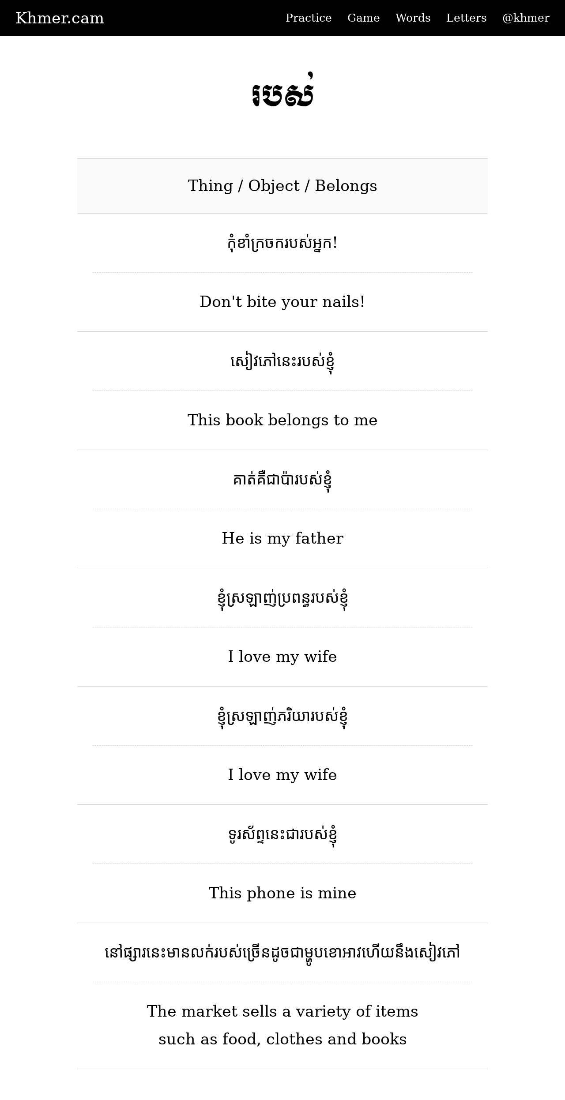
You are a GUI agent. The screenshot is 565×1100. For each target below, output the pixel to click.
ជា (293, 834)
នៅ (114, 952)
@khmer (526, 17)
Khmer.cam (59, 18)
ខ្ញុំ (330, 361)
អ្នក (322, 243)
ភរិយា (293, 716)
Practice (309, 17)
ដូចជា (287, 952)
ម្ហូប (314, 952)
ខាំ (244, 243)
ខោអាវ (343, 952)
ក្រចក (267, 243)
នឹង (404, 952)
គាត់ (244, 479)
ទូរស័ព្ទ (246, 834)
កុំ (232, 243)
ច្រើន (256, 952)
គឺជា (268, 479)
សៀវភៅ (253, 361)
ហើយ (378, 952)
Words (413, 17)
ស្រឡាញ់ (251, 597)
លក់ (202, 952)
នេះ (287, 361)
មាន (178, 952)
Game (363, 17)
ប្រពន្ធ (294, 597)
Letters (466, 17)
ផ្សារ (134, 952)
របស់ (298, 243)
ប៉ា (287, 479)
